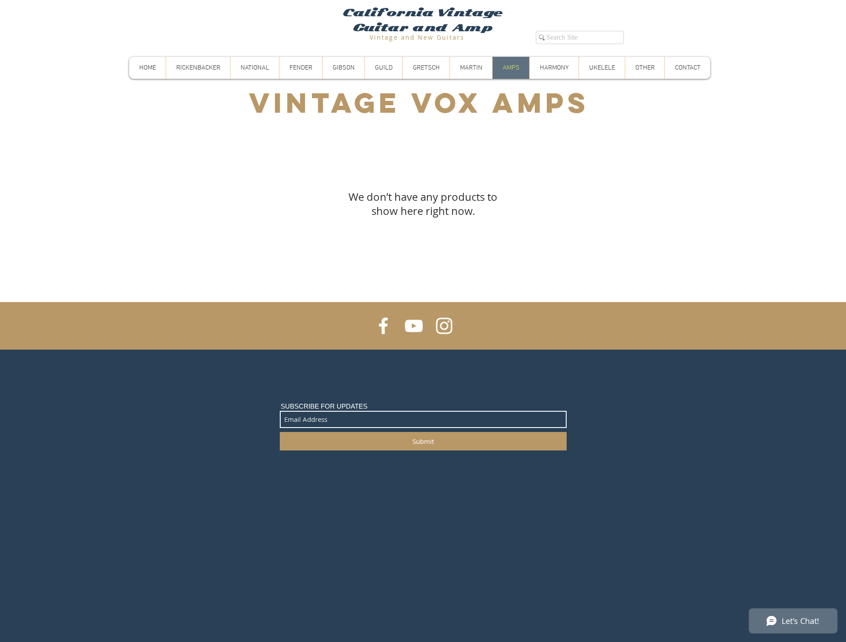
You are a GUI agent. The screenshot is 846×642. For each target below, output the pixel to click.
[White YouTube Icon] (414, 326)
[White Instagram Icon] (444, 326)
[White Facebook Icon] (383, 326)
